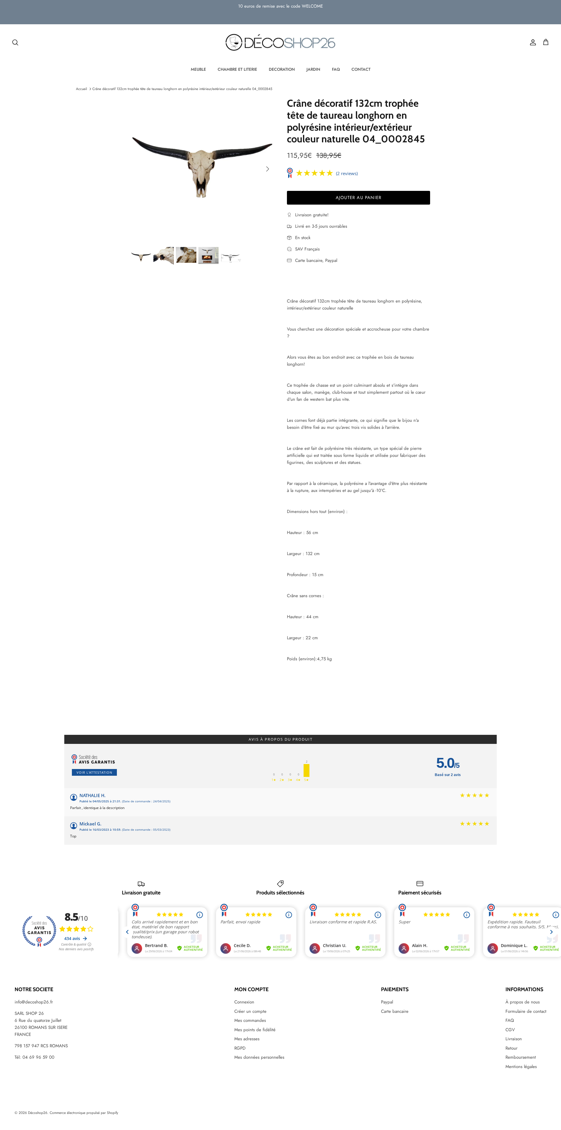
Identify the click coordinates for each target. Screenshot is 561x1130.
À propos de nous (522, 1002)
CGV (510, 1030)
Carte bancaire (394, 1011)
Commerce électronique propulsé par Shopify (84, 1112)
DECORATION (282, 69)
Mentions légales (521, 1066)
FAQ (336, 69)
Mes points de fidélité (255, 1030)
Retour (511, 1048)
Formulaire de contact (525, 1011)
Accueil (81, 88)
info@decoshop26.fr (34, 1002)
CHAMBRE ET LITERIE (237, 69)
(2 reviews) (347, 173)
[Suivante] (267, 169)
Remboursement (520, 1057)
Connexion (244, 1002)
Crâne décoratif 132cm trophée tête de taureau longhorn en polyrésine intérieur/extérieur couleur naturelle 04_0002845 (182, 88)
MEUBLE (198, 69)
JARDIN (313, 69)
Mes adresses (246, 1039)
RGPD (239, 1048)
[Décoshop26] (280, 42)
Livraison (513, 1039)
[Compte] (531, 42)
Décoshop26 (37, 1112)
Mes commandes (250, 1020)
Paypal (387, 1002)
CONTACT (361, 69)
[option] (202, 169)
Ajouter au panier (358, 197)
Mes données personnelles (259, 1057)
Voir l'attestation (94, 772)
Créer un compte (250, 1011)
